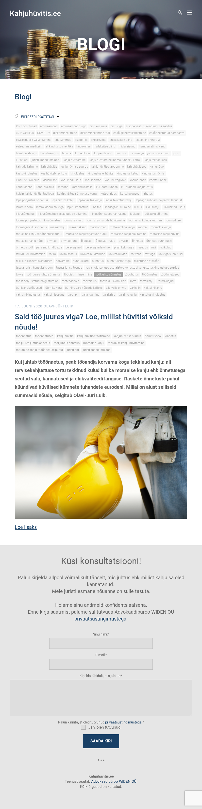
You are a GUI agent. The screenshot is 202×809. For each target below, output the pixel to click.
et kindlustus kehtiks (59, 146)
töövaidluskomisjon (113, 281)
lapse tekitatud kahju (119, 200)
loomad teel (173, 220)
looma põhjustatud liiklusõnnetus (38, 220)
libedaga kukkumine (117, 207)
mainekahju (58, 227)
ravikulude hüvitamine (30, 254)
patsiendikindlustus (49, 247)
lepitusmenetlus (77, 207)
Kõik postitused (26, 126)
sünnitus (98, 261)
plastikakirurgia (124, 247)
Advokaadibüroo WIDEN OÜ (113, 781)
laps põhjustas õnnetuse (32, 200)
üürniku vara (53, 287)
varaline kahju (128, 294)
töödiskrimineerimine (78, 274)
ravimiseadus (68, 254)
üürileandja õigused (29, 287)
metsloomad (98, 227)
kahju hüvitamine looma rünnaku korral (114, 160)
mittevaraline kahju (122, 227)
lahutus (148, 193)
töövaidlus (90, 281)
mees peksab (77, 227)
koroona (62, 187)
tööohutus (132, 274)
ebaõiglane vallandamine (129, 133)
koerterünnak (158, 180)
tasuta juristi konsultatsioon (34, 267)
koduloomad (92, 180)
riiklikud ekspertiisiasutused (34, 261)
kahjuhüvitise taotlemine (107, 166)
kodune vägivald (115, 180)
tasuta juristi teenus (69, 267)
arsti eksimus (98, 126)
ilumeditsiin (82, 153)
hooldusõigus (49, 153)
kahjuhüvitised (136, 166)
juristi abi (22, 160)
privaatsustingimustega (100, 619)
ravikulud (165, 247)
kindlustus (77, 173)
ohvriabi (52, 241)
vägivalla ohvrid (116, 287)
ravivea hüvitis (117, 254)
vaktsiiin (135, 287)
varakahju (109, 294)
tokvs (19, 274)
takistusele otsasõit (146, 261)
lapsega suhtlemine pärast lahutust (159, 200)
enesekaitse (98, 140)
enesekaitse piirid (121, 140)
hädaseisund (127, 146)
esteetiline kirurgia (148, 140)
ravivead (136, 254)
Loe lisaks (26, 527)
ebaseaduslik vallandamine (33, 140)
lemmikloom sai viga (50, 207)
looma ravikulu (73, 220)
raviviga (150, 254)
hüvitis (66, 153)
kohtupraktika (45, 187)
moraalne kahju (161, 227)
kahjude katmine (27, 166)
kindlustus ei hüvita (100, 173)
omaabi (124, 241)
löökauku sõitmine (156, 214)
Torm (133, 281)
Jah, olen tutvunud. (104, 727)
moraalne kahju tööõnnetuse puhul (39, 234)
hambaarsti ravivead (152, 146)
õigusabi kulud (105, 241)
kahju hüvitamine (74, 160)
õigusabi (86, 241)
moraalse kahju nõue (29, 241)
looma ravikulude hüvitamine (106, 220)
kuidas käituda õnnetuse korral (77, 193)
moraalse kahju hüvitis (164, 234)
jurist (176, 153)
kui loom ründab (107, 187)
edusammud (63, 140)
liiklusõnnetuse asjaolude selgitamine (62, 214)
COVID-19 (43, 133)
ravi (153, 247)
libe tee (96, 207)
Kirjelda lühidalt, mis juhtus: (100, 676)
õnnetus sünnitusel (159, 241)
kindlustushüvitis (153, 173)
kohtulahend (24, 187)
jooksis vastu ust (158, 153)
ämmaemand (49, 126)
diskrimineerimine (65, 133)
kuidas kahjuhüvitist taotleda (35, 193)
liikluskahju (152, 207)
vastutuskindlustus (152, 294)
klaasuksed (50, 180)
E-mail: (100, 655)
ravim (52, 254)
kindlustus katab (127, 173)
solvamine (62, 261)
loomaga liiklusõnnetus (31, 227)
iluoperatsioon (102, 153)
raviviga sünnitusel (170, 254)
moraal (142, 227)
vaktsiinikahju (153, 287)
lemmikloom (24, 207)
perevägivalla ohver (98, 247)
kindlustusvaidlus (27, 180)
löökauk (135, 214)
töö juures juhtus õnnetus (44, 274)
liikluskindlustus (174, 207)
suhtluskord (81, 261)
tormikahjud (166, 281)
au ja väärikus (25, 133)
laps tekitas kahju (63, 200)
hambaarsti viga (26, 153)
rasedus (142, 247)
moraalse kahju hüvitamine (128, 234)
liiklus (138, 207)
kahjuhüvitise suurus (74, 166)
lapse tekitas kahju (90, 200)
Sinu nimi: (100, 634)
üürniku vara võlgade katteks (83, 287)
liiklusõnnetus (25, 214)
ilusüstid (121, 153)
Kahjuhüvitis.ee (35, 13)
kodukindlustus (71, 180)
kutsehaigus (109, 193)
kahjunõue (157, 166)
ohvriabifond (69, 241)
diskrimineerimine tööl (95, 133)
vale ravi (73, 294)
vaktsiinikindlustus (28, 294)
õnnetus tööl (24, 247)
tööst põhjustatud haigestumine (37, 281)
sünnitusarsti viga (119, 261)
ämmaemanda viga (73, 126)
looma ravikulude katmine (145, 220)
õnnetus (137, 241)
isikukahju (137, 153)
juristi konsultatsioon (45, 160)
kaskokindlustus (26, 173)
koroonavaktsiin (82, 187)
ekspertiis (81, 140)
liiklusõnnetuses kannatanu (109, 214)
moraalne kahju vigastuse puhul (86, 234)
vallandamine (90, 294)
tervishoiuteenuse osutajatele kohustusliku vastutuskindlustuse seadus (132, 267)
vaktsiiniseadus (54, 294)
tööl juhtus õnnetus (108, 274)
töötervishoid (70, 281)
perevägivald (74, 247)
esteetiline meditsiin (29, 146)
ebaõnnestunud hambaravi (167, 133)
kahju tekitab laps (155, 160)
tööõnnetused (170, 274)
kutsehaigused (129, 193)
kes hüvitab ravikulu (54, 173)
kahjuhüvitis (49, 166)
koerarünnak (138, 180)
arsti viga (116, 126)
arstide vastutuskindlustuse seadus (149, 126)
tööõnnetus (149, 274)
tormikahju (147, 281)
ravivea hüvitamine (92, 254)
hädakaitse (83, 146)
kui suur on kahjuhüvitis (137, 187)
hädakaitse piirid (104, 146)
